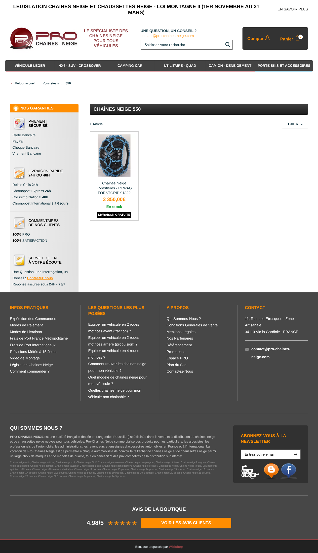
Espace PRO (177, 358)
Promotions (176, 352)
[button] (296, 454)
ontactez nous (41, 278)
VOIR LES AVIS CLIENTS (186, 522)
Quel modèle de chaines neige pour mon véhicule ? (117, 381)
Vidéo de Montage (25, 358)
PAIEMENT (38, 123)
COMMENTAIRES (44, 223)
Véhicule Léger (30, 66)
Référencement (179, 345)
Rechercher (227, 44)
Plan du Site (177, 365)
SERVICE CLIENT (45, 260)
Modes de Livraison (26, 332)
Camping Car (130, 66)
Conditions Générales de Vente (192, 325)
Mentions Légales (181, 332)
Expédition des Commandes (33, 319)
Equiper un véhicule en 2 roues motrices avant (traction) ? (113, 328)
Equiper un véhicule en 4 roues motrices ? (113, 354)
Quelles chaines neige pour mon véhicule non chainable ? (114, 394)
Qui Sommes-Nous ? (184, 319)
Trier (292, 124)
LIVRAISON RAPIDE (46, 173)
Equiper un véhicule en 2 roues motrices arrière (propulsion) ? (113, 341)
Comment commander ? (29, 372)
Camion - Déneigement (230, 66)
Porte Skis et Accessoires (284, 66)
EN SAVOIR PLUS (293, 9)
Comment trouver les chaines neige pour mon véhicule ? (117, 367)
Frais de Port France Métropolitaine (39, 339)
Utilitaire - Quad (180, 66)
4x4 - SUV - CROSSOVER (80, 66)
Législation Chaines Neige (31, 365)
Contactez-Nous (180, 372)
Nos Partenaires (180, 339)
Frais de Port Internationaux (32, 345)
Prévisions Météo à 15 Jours (33, 352)
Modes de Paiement (26, 325)
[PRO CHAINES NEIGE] (45, 38)
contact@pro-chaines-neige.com (167, 36)
